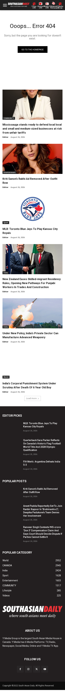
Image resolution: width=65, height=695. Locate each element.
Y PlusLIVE (34, 7)
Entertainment (10, 172)
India (6, 273)
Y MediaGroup (60, 7)
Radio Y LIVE (47, 7)
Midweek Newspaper (53, 7)
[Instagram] (28, 669)
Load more (31, 398)
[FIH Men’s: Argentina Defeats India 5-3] (11, 465)
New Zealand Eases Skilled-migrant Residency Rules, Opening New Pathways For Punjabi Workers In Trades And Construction (31, 283)
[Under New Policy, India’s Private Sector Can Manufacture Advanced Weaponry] (32, 313)
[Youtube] (45, 669)
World (6, 377)
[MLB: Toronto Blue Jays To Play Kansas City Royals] (32, 209)
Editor (5, 137)
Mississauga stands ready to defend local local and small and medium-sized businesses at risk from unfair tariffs (32, 128)
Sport (6, 222)
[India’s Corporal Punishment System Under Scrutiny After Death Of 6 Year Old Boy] (32, 363)
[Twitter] (36, 669)
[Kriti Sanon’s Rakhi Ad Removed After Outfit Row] (32, 159)
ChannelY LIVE (40, 7)
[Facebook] (20, 669)
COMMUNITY (9, 118)
